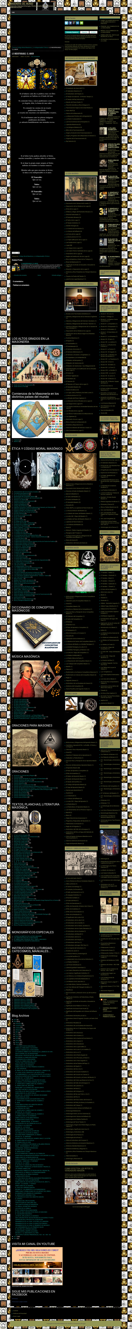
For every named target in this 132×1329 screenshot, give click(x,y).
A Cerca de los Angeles (21, 835)
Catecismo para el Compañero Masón (25, 1007)
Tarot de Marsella (106, 410)
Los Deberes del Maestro (73, 524)
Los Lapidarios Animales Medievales (77, 978)
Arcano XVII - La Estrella (108, 370)
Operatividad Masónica (21, 903)
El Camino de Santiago (72, 886)
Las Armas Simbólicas (20, 885)
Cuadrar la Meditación (20, 504)
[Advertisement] (37, 30)
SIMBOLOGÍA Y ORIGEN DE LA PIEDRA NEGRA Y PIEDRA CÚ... (33, 1167)
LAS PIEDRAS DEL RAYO (22, 1108)
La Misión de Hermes (107, 870)
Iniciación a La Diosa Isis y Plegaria (24, 775)
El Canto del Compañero (21, 703)
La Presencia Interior (20, 551)
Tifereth (103, 690)
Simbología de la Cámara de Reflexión (77, 1116)
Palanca (68, 669)
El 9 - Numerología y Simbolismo (110, 796)
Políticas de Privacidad (20, 1313)
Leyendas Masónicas (72, 124)
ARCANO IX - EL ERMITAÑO (23, 1136)
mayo (17, 1036)
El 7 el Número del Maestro (109, 793)
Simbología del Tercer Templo (75, 1122)
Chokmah (103, 600)
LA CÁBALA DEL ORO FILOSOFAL (25, 1201)
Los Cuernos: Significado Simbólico (76, 973)
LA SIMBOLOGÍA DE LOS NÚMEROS (25, 1116)
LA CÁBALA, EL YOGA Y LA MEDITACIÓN (27, 1180)
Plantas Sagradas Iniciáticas (109, 501)
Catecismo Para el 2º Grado (22, 1001)
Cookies (15, 1310)
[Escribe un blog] (15, 253)
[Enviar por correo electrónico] (13, 253)
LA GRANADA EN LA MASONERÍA (25, 1059)
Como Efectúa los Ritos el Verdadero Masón (79, 881)
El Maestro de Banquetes (73, 360)
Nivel (67, 527)
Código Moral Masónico (24, 47)
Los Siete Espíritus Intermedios (110, 674)
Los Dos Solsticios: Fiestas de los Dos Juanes (28, 889)
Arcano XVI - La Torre (107, 367)
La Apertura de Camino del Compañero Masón (80, 641)
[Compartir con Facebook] (19, 253)
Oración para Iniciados (20, 797)
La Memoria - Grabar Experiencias (24, 546)
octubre (17, 1027)
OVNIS (105, 999)
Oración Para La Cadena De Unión (24, 785)
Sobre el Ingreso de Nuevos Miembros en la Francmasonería (32, 594)
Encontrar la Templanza (21, 526)
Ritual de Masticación (72, 262)
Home (13, 12)
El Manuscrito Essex (107, 950)
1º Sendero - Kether (106, 572)
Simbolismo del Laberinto (73, 1085)
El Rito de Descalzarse (72, 903)
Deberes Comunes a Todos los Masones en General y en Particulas (34, 507)
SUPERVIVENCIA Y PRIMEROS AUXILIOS (109, 1015)
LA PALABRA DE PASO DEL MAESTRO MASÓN (29, 1104)
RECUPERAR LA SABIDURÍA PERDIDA (26, 1057)
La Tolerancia (18, 554)
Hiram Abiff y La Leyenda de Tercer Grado (78, 508)
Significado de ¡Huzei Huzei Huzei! (24, 912)
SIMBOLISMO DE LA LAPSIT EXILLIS (25, 1093)
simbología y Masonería (73, 1158)
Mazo (67, 815)
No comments (35, 56)
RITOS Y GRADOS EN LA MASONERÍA (26, 1210)
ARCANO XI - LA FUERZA (22, 1127)
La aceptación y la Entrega (21, 561)
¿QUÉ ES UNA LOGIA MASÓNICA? (25, 1063)
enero (17, 1044)
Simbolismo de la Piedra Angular (75, 1055)
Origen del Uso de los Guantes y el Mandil (26, 905)
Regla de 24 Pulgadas (72, 826)
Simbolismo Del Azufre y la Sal (23, 916)
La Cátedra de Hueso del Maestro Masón (78, 513)
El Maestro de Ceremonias (74, 363)
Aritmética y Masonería (21, 838)
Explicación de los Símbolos (74, 638)
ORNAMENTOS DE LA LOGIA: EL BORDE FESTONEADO (31, 1223)
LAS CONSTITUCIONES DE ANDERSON (26, 1204)
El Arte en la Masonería (20, 846)
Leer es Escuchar (19, 564)
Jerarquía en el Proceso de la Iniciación (25, 867)
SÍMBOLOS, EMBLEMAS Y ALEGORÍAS (26, 1048)
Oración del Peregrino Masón (22, 795)
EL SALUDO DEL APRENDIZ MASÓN (113, 177)
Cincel (68, 603)
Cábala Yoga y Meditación (108, 606)
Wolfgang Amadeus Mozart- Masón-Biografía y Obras (30, 717)
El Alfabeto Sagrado (107, 616)
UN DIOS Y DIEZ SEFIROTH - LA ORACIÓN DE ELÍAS (30, 1080)
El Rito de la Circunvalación (74, 911)
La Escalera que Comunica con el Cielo (25, 872)
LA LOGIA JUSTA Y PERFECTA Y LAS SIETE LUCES (29, 1072)
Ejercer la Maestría (71, 494)
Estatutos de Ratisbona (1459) (110, 960)
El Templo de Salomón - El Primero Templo (78, 96)
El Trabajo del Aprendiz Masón (23, 860)
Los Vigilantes (70, 416)
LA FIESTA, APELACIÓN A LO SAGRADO (27, 1216)
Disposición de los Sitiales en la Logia (77, 206)
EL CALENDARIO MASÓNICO (23, 1214)
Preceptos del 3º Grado (73, 533)
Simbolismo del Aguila (73, 1066)
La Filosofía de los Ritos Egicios (23, 874)
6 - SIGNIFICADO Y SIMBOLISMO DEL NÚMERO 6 (113, 194)
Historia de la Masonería (73, 113)
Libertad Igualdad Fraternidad (23, 888)
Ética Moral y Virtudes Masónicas (24, 599)
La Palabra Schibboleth (73, 655)
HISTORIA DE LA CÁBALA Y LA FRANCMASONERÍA (30, 1172)
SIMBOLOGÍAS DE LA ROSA (113, 161)
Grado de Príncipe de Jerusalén (23, 385)
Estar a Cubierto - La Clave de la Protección (26, 527)
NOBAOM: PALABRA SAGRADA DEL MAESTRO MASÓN (114, 145)
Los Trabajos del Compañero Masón (77, 663)
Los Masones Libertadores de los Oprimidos (27, 574)
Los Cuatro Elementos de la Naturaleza (77, 970)
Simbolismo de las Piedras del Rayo (24, 917)
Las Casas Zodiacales (107, 873)
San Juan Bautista (106, 510)
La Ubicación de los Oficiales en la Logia (78, 401)
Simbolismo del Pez (72, 1097)
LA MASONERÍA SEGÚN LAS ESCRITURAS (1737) (29, 1099)
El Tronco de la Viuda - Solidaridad (24, 523)
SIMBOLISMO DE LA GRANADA (24, 1065)
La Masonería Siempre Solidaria (23, 543)
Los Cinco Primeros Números (109, 810)
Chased (103, 597)
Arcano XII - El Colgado (107, 352)
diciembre (18, 1023)
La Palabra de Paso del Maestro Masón (77, 519)
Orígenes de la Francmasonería (75, 138)
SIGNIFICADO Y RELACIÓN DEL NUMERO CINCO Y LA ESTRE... (33, 1138)
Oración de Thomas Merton (22, 791)
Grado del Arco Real (20, 386)
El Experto (69, 341)
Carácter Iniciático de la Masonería (24, 501)
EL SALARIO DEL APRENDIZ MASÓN (26, 1229)
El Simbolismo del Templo (73, 94)
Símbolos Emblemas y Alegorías (75, 1148)
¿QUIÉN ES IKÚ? (107, 1011)
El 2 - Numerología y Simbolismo (110, 768)
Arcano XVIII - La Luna (107, 373)
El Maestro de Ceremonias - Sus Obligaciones (79, 366)
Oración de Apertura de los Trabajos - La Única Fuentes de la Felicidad (35, 788)
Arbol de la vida (105, 592)
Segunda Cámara (71, 680)
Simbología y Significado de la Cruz (76, 1129)
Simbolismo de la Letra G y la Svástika (77, 1049)
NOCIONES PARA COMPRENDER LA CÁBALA (28, 1134)
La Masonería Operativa (21, 540)
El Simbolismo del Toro (73, 942)
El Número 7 (104, 803)
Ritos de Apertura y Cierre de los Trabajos (78, 259)
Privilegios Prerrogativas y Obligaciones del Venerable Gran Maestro (79, 536)
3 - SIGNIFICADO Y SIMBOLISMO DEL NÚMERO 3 (29, 1084)
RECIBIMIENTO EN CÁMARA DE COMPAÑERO (28, 1193)
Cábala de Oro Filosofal (108, 609)
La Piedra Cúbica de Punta (73, 658)
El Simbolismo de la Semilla (74, 923)
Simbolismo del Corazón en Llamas (76, 1074)
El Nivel (68, 622)
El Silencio (17, 518)
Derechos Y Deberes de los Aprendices (77, 755)
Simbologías (15, 1298)
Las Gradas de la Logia (73, 242)
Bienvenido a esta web (20, 841)
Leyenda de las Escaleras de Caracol (25, 886)
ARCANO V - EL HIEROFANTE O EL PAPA (26, 1233)
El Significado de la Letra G (74, 917)
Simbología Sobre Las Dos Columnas (77, 1113)
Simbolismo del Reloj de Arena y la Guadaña (79, 1102)
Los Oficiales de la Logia (73, 411)
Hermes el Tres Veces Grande (22, 866)
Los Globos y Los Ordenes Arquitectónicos (79, 976)
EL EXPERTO (18, 1199)
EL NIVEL (17, 1102)
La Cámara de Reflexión (73, 231)
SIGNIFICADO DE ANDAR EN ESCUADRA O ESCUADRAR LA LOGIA (34, 1155)
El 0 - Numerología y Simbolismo (110, 760)
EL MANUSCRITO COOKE (22, 1151)
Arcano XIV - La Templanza (109, 359)
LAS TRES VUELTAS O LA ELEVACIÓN (26, 1089)
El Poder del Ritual (19, 513)
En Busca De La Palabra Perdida (23, 524)
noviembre (18, 1025)
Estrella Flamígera (71, 225)
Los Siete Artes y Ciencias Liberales (76, 984)
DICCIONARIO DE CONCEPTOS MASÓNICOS (27, 941)
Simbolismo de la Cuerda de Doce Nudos (78, 1038)
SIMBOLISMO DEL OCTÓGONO (24, 1129)
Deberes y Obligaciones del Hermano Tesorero (80, 323)
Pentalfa (68, 990)
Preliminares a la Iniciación (74, 823)
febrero (17, 1042)
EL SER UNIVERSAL (21, 1068)
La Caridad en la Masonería (22, 533)
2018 (15, 1021)
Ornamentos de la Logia (73, 253)
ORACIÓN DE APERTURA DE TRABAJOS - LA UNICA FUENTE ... (33, 1076)
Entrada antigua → (57, 275)
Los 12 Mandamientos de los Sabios (25, 569)
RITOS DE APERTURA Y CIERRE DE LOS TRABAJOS (30, 1153)
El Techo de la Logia (72, 220)
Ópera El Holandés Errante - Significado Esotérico (28, 718)
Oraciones (17, 585)
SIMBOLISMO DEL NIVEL (22, 1097)
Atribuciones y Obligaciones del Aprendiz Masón (80, 742)
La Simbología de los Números (110, 806)
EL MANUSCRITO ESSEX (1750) (24, 1119)
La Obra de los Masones (21, 549)
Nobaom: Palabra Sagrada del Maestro (77, 530)
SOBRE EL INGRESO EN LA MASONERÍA (27, 1050)
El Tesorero (69, 381)
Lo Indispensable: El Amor (40, 47)
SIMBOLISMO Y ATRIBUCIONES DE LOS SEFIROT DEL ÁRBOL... (33, 1191)
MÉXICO (16, 441)
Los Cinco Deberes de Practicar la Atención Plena (28, 572)
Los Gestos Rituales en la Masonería (25, 891)
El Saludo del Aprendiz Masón (75, 779)
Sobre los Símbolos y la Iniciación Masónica (27, 922)
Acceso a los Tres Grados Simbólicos (77, 314)
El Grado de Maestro (72, 499)
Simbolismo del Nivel (72, 1088)
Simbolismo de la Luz (72, 1052)
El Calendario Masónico (73, 91)
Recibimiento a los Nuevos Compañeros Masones (81, 672)
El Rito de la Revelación (73, 914)
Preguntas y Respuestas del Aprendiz (77, 821)
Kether (103, 630)
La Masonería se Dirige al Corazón (24, 544)
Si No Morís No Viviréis (20, 591)
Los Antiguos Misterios (73, 127)
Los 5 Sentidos (18, 571)
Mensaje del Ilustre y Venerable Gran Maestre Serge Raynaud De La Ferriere (36, 900)
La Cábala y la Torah (107, 644)
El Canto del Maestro (20, 704)
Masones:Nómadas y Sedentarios (24, 898)
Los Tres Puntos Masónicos (22, 577)
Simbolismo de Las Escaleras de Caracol (78, 683)
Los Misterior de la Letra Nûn (74, 981)
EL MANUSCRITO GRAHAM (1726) (25, 1195)
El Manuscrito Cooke (107, 947)
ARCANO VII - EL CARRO (22, 1163)
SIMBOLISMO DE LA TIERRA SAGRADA (26, 1174)
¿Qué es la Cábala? (106, 703)
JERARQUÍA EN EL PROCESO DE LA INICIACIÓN (29, 1219)
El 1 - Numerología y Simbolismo (110, 764)
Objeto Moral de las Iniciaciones (23, 583)
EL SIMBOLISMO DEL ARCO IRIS (24, 1085)
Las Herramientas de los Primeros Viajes (78, 809)
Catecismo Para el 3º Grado (22, 1002)
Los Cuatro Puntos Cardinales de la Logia (78, 251)
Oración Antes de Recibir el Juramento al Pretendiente (30, 778)
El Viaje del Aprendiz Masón (74, 787)
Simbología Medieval (72, 1111)
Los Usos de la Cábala (107, 679)
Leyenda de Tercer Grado (73, 522)
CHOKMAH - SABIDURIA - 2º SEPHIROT (26, 1161)
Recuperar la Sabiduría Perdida (23, 588)
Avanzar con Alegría (20, 499)
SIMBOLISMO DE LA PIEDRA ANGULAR (26, 1157)
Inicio (39, 275)
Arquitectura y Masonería (21, 840)
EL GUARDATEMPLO (114, 256)
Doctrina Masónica (71, 338)
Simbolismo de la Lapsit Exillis (75, 1046)
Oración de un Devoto (20, 792)
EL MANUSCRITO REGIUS (22, 1176)
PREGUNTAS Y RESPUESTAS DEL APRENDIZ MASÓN (30, 1055)
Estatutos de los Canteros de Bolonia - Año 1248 (109, 969)
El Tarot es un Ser (106, 386)
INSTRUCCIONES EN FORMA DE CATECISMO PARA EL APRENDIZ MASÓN (114, 112)
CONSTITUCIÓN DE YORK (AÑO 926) (25, 1202)
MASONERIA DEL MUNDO (21, 3)
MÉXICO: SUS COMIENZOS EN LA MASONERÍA (109, 31)
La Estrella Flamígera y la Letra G (75, 647)
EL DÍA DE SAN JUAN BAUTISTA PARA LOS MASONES (31, 1212)
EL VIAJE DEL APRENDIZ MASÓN (25, 1187)
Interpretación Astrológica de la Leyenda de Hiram (110, 862)
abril (16, 1038)
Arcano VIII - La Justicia (108, 342)
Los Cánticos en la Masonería (22, 710)
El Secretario (69, 378)
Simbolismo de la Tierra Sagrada (75, 1060)
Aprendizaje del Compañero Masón (24, 496)
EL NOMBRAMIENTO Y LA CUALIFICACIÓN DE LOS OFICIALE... (33, 1074)
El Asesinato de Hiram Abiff (22, 847)
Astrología (104, 858)
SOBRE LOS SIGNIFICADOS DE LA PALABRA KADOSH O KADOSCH (110, 22)
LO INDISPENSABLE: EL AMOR (23, 54)
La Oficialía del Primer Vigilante (75, 398)
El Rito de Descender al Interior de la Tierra (78, 906)
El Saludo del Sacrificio (73, 782)
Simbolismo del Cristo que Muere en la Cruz (79, 1080)
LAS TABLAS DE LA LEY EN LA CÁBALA (27, 1133)
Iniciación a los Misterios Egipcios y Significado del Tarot (110, 398)
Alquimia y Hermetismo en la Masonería (25, 836)
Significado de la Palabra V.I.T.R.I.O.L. (77, 1005)
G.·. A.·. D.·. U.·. (18, 861)
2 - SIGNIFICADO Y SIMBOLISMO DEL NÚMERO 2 (29, 1100)
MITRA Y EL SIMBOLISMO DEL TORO (26, 1061)
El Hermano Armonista (20, 706)
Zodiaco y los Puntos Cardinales (23, 923)
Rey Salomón (70, 141)
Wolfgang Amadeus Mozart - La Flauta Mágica (28, 715)
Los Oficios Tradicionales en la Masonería (78, 413)
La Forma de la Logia (72, 234)
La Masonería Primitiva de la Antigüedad (78, 116)
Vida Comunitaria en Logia (74, 430)
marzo (17, 1040)
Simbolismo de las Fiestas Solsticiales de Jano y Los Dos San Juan (110, 523)
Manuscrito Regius (106, 990)
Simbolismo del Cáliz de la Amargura (77, 829)
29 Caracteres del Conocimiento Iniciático (26, 492)
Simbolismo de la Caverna (73, 1035)
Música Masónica (19, 712)
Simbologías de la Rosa (73, 1137)
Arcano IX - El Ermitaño (107, 329)
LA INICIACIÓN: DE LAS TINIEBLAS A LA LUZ (28, 1123)
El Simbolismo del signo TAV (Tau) (76, 945)
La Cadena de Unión (20, 532)
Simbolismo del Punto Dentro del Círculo (78, 1099)
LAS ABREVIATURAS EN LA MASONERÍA (26, 938)
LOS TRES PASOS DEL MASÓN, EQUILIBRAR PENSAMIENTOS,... (33, 1178)
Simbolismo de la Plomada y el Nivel (76, 1058)
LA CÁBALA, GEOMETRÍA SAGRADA (26, 1206)
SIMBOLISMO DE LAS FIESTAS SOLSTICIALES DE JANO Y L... (33, 1182)
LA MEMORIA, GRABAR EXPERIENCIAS (26, 1148)
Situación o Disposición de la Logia (76, 269)
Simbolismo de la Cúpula (73, 1041)
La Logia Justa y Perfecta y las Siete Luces (78, 392)
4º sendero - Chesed (107, 581)
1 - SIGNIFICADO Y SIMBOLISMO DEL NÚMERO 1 (29, 1110)
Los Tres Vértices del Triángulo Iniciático (78, 987)
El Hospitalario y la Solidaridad (75, 357)
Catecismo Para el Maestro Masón (24, 1005)
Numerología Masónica (108, 813)
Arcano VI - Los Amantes (108, 336)
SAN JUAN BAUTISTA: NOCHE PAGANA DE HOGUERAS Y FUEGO (34, 1217)
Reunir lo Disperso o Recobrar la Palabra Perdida (28, 909)
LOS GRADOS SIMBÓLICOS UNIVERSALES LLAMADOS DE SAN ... (34, 1051)
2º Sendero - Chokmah (107, 575)
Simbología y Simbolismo (73, 1132)
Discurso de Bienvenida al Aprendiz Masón (79, 765)
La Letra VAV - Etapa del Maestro (75, 516)
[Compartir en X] (17, 253)
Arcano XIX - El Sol (106, 362)
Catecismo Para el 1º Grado (22, 999)
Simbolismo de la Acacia (73, 1032)
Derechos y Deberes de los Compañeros (78, 609)
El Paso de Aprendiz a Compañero (76, 627)
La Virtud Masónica (19, 557)
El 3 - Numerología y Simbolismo (110, 773)
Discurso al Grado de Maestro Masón (77, 491)
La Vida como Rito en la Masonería (24, 555)
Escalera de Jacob (71, 951)
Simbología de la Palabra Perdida (76, 1119)
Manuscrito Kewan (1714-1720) (110, 986)
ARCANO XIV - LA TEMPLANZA (24, 1078)
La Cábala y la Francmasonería (110, 640)
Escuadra (69, 505)
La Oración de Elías (106, 660)
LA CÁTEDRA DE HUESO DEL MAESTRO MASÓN (29, 1197)
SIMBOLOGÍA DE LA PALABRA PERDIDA (27, 1118)
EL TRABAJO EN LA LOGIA (23, 1142)
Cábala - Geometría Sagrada (109, 603)
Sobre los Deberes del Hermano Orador (78, 427)
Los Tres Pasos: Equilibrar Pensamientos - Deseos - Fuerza (31, 575)
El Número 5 (69, 624)
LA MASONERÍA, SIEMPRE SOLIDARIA (26, 1231)
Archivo (93, 32)
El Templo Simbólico (72, 223)
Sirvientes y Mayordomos (73, 425)
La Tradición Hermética (21, 881)
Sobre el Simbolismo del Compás (76, 1140)
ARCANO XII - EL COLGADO (23, 1112)
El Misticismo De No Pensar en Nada (24, 512)
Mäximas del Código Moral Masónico (25, 582)
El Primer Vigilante (71, 376)
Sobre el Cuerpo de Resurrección (24, 592)
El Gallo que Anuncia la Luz (22, 850)
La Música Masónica (20, 709)
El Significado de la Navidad (109, 470)
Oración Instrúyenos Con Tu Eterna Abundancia (28, 781)
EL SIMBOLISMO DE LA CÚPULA (24, 1140)
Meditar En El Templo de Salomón (24, 580)
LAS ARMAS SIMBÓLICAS (23, 1168)
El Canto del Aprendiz (20, 701)
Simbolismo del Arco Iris (73, 1069)
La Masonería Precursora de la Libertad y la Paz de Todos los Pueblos (34, 541)
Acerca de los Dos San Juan (109, 460)
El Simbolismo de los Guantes (75, 931)
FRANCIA (16, 440)
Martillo (68, 666)
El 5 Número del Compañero (74, 616)
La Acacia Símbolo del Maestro (75, 510)
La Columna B (70, 796)
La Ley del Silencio (19, 538)
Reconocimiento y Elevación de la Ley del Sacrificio (81, 992)
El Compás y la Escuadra (73, 889)
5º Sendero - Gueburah (107, 583)
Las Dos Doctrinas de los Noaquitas (77, 122)
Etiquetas (84, 32)
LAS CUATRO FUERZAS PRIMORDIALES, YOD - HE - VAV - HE (33, 1234)
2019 (15, 1019)
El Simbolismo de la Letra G (22, 855)
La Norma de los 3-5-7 (72, 237)
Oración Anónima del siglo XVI (23, 780)
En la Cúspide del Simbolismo (75, 948)
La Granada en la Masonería (22, 875)
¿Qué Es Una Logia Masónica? (75, 279)
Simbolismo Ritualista (72, 1023)
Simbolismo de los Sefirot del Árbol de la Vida (109, 686)
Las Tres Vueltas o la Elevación (23, 563)
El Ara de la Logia (71, 209)
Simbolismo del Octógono (74, 1091)
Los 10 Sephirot (105, 672)
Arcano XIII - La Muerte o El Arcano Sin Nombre (109, 355)
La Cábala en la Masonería (21, 871)
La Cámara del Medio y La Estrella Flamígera (79, 644)
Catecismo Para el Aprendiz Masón (24, 1004)
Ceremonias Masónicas (21, 502)
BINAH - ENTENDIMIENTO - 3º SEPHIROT (27, 1146)
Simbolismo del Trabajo (73, 1105)
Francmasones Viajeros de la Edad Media (78, 108)
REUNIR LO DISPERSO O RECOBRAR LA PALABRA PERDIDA (32, 1144)
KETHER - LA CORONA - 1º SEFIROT (25, 1183)
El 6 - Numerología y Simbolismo (110, 789)
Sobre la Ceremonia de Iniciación (23, 920)
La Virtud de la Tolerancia (21, 558)
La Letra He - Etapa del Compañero (76, 652)
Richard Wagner (18, 713)
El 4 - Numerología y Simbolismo (110, 777)
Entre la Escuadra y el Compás (75, 633)
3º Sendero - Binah (106, 578)
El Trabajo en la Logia (20, 521)
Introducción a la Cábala (108, 627)
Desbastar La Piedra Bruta (73, 758)
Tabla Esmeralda (71, 1156)
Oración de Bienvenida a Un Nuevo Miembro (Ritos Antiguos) (32, 789)
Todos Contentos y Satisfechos (23, 595)
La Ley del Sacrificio (72, 956)
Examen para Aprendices (73, 790)
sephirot (103, 700)
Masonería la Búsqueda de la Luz (24, 895)
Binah (102, 595)
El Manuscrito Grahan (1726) (109, 953)
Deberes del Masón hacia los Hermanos (26, 509)
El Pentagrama (70, 630)
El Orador (68, 373)
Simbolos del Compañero (73, 686)
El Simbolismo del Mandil (73, 934)
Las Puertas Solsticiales (108, 490)
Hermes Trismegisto (20, 864)
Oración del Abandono (20, 794)
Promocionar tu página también (19, 1301)
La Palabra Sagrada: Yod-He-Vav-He (24, 877)
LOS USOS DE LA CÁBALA (23, 1208)
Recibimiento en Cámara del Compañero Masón (80, 675)
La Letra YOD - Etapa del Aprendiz (76, 801)
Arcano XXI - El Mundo (107, 378)
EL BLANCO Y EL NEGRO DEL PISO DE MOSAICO (29, 1165)
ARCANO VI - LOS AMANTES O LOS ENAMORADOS (30, 1189)
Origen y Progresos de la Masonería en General (80, 135)
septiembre (18, 1029)
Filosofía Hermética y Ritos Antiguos (77, 105)
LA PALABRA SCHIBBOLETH (112, 128)
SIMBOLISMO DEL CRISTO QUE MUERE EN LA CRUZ (110, 35)
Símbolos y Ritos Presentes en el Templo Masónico (81, 272)
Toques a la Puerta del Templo (75, 276)
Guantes (68, 793)
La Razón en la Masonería (21, 552)
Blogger (87, 1207)
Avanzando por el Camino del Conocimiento (27, 498)
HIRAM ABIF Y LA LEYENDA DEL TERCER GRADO (29, 1087)
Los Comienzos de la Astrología (110, 880)
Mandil (68, 812)
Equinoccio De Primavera (108, 472)
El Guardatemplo (71, 346)
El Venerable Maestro (72, 387)
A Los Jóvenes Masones (21, 495)
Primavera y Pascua (19, 908)
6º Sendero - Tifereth (107, 586)
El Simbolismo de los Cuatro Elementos (77, 928)
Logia (67, 245)
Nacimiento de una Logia (73, 419)
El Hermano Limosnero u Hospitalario (77, 355)
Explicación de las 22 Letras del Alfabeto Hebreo (110, 623)
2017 (15, 1236)
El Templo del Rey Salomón (22, 858)
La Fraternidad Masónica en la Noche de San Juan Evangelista (110, 480)
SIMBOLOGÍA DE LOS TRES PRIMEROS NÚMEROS (29, 1067)
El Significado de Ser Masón (22, 854)
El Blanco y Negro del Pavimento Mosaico (78, 212)
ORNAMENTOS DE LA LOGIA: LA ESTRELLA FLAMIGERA (31, 1221)
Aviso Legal (16, 1316)
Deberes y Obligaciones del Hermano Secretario (80, 321)
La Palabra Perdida (71, 962)
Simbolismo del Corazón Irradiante (76, 1072)
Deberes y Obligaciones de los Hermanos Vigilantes (81, 316)
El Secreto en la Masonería (22, 515)
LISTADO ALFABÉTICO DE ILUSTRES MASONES (28, 936)
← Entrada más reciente (19, 275)
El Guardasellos (70, 343)
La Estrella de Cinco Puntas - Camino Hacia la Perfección (30, 537)
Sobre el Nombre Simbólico (22, 919)
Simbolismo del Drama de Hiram (75, 543)
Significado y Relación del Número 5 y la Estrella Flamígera (31, 914)
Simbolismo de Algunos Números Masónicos (108, 816)
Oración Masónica (19, 783)
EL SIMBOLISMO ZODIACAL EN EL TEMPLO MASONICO (30, 939)
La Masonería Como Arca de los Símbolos (78, 959)
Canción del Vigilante (20, 699)
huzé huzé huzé (18, 597)
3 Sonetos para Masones (21, 493)
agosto (17, 1031)
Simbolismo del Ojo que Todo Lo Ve (76, 1094)
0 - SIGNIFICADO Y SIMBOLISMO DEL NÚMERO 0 (29, 1114)
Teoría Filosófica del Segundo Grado (77, 689)
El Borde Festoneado (72, 214)
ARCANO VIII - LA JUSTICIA (23, 1150)
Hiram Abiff (69, 110)
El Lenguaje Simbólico (72, 895)
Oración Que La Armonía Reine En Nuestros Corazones (30, 786)
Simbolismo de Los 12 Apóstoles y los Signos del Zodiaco (109, 886)
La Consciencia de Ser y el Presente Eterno (26, 535)
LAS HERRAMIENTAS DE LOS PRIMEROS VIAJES (29, 1227)
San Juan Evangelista (107, 518)
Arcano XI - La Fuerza (107, 349)
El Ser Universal (18, 516)
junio (16, 1035)
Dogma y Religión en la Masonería (24, 510)
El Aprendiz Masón (19, 844)
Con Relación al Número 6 (108, 757)
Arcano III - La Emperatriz (108, 323)
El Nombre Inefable (71, 898)
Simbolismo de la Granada (74, 1044)
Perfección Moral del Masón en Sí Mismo (26, 586)
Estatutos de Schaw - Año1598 (110, 964)
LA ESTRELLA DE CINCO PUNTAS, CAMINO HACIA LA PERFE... (33, 1091)
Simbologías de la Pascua (73, 1134)
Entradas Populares (72, 32)
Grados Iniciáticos (71, 390)
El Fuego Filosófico (19, 849)
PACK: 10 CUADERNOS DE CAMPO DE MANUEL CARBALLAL (110, 1002)
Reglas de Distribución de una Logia (77, 256)
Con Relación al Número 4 (108, 754)
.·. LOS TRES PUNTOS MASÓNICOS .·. (26, 1046)
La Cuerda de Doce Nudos (74, 228)
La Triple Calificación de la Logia (75, 239)
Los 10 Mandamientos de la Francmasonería (27, 568)
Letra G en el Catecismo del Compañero (25, 1008)
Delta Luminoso (70, 884)
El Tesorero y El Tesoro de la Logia (76, 384)
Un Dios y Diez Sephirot (108, 693)
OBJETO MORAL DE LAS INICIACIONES (26, 1053)
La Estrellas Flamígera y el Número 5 (76, 650)
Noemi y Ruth (18, 902)
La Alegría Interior (19, 530)
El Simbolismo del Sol (20, 857)
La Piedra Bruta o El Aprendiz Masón (77, 807)
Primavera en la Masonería (21, 906)
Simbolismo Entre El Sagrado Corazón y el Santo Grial (82, 1018)
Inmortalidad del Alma (20, 529)
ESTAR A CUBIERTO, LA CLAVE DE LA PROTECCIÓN (30, 1159)
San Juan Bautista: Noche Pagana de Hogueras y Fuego (109, 513)
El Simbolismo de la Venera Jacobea (77, 925)
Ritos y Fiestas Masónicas (21, 911)
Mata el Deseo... (18, 578)
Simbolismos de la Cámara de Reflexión (78, 1108)
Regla (67, 677)
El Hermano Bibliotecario (73, 352)
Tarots (102, 413)
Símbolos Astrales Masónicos (75, 1146)
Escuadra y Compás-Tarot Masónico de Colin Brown (108, 393)
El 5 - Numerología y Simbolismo (110, 781)
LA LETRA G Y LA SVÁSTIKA (23, 1125)
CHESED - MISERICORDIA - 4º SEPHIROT (27, 1121)
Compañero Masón (71, 606)
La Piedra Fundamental (20, 878)
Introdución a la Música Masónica (24, 707)
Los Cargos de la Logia (73, 248)
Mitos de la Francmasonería (74, 130)
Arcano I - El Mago (106, 316)
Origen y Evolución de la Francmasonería (78, 133)
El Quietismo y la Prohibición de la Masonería (27, 852)
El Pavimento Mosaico (72, 217)
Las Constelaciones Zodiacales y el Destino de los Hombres (110, 876)
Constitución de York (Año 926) (110, 939)
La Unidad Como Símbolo (21, 883)
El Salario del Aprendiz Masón (75, 776)
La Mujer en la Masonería (21, 547)
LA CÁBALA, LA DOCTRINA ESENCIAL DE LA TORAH (30, 1082)
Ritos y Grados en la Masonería (75, 422)
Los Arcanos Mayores (107, 403)
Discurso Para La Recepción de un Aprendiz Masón (81, 760)
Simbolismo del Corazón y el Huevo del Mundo (80, 1077)
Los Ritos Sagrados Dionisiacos (23, 892)
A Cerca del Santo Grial (73, 878)
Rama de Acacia (71, 540)
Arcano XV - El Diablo (107, 364)
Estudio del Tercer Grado (73, 102)
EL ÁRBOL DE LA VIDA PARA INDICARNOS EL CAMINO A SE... (33, 1070)
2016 (15, 1238)
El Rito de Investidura (72, 773)
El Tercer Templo (19, 519)
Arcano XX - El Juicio (107, 376)
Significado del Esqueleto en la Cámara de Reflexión (81, 1011)
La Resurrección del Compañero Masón (78, 661)
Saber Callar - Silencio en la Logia (24, 589)
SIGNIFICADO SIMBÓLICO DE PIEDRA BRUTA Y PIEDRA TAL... (33, 1170)
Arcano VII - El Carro (106, 339)
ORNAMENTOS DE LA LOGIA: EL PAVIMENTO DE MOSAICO (32, 1225)
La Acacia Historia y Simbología (75, 953)
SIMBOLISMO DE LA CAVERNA (24, 1185)
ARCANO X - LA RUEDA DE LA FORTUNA (27, 1131)
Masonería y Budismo (20, 897)
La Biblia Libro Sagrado (21, 869)
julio (16, 1033)
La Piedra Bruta (70, 804)
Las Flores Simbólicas (72, 965)
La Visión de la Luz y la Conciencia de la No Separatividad (31, 560)
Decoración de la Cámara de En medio (77, 203)
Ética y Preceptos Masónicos (22, 600)
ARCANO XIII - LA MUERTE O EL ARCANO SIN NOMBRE (31, 1095)
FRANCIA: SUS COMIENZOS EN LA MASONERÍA (110, 27)
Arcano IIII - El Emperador (108, 326)
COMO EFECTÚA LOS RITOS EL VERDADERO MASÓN (79, 1169)
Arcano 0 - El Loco (106, 314)
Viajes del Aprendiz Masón (74, 843)
